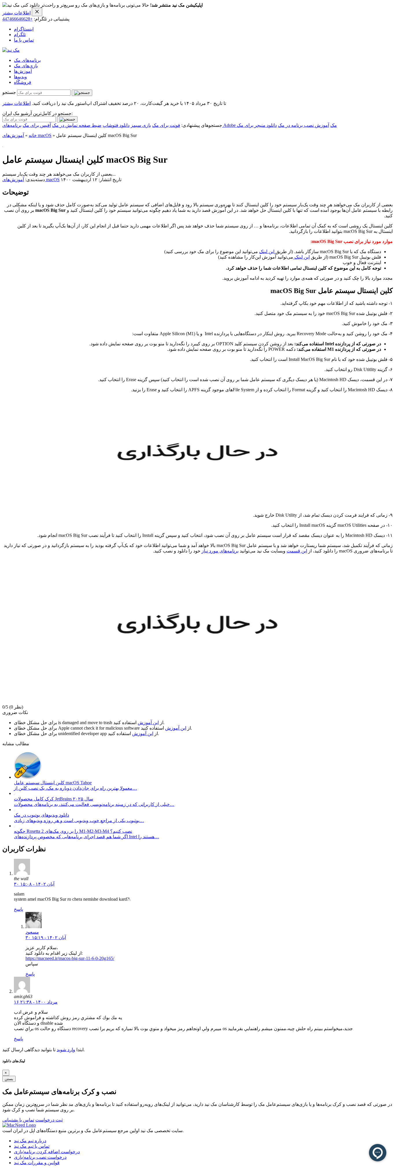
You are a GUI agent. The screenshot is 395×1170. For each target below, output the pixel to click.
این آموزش (148, 722)
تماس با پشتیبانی (18, 1119)
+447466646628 (17, 18)
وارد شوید (66, 1049)
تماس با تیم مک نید (31, 1146)
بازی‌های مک (26, 65)
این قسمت (297, 550)
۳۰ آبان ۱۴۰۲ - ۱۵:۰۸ (34, 884)
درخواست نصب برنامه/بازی (40, 1157)
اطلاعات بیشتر (16, 12)
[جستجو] (82, 93)
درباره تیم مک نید (30, 1140)
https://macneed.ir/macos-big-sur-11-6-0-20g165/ (69, 958)
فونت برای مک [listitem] (166, 125)
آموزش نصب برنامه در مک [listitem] (303, 125)
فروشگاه (22, 82)
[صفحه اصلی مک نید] (11, 50)
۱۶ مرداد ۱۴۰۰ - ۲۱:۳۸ (36, 1002)
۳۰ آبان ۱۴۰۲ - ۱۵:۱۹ (45, 937)
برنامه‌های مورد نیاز (220, 550)
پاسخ (18, 909)
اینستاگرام (24, 29)
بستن (9, 1079)
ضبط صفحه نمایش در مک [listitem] (76, 125)
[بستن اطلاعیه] (37, 12)
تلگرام (20, 34)
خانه (33, 135)
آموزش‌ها (23, 71)
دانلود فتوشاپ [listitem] (116, 125)
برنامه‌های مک (27, 60)
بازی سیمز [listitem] (141, 125)
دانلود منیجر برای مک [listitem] (257, 125)
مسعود (32, 932)
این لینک (267, 251)
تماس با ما (24, 40)
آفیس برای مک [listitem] (37, 125)
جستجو (9, 92)
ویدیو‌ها (20, 76)
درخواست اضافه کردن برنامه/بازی (47, 1151)
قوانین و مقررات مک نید (37, 1162)
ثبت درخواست (49, 1119)
